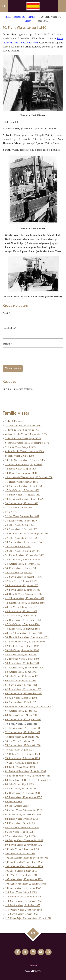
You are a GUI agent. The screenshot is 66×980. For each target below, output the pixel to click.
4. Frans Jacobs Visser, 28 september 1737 (26, 434)
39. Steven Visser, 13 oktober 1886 (22, 590)
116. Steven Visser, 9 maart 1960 (21, 914)
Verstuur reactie (13, 368)
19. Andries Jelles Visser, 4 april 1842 (24, 499)
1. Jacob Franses (13, 421)
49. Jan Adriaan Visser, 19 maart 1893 (24, 633)
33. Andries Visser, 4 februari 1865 (22, 564)
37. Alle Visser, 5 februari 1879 (21, 581)
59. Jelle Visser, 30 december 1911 (22, 676)
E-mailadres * (10, 328)
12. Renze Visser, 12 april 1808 (20, 468)
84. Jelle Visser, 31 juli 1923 (19, 784)
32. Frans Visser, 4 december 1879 (22, 559)
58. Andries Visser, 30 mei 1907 (21, 672)
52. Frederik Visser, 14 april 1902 (22, 646)
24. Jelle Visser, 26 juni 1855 (19, 525)
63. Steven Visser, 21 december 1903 (23, 693)
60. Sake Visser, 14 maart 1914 (20, 680)
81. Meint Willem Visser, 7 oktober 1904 (25, 771)
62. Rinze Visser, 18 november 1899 (23, 689)
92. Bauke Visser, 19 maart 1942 (21, 819)
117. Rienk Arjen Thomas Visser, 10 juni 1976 (28, 918)
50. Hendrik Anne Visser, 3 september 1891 (27, 637)
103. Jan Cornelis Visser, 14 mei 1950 (24, 862)
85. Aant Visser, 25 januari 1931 (21, 788)
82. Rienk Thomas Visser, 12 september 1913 (27, 775)
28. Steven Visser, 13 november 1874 (23, 542)
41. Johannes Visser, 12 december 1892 (24, 598)
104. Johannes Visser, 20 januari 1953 (24, 866)
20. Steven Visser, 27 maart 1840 (21, 503)
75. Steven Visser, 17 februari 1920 (22, 745)
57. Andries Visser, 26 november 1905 (24, 667)
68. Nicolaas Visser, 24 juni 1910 (21, 715)
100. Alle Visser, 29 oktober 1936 (22, 849)
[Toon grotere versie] (33, 83)
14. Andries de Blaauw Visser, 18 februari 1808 (28, 477)
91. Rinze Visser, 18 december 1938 (23, 814)
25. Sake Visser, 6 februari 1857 (21, 529)
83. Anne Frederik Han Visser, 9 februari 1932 (28, 780)
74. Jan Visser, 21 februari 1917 (21, 741)
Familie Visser (16, 413)
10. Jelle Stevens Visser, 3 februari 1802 (25, 460)
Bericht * (7, 343)
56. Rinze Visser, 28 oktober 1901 (22, 663)
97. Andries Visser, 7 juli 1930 (20, 836)
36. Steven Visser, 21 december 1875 (23, 577)
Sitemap (33, 965)
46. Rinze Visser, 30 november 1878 (23, 620)
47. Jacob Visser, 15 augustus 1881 (22, 624)
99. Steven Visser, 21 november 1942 (23, 845)
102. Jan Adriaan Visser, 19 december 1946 (26, 857)
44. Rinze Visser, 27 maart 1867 (21, 611)
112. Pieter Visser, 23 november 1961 (24, 896)
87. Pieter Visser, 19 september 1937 (23, 797)
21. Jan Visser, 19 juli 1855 (18, 507)
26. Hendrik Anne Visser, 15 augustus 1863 (26, 533)
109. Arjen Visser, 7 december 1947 (23, 888)
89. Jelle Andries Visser (17, 806)
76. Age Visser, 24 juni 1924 (19, 749)
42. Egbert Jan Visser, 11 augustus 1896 (25, 602)
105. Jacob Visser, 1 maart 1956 (21, 871)
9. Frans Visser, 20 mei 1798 (19, 455)
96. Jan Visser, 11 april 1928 (19, 832)
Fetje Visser (11, 512)
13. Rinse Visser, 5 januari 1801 (21, 473)
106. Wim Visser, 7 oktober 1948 (21, 875)
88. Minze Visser (13, 801)
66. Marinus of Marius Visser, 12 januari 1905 (28, 706)
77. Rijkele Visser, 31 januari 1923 (22, 754)
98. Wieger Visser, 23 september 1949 (24, 840)
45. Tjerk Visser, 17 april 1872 (20, 615)
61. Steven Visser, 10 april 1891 (21, 685)
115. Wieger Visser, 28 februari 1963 (23, 909)
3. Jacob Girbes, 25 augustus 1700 (22, 430)
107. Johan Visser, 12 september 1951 (24, 879)
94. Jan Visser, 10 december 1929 (22, 827)
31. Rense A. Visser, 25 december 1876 (24, 555)
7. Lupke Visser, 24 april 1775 (20, 447)
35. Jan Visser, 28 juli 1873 (18, 572)
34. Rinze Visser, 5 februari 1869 (21, 568)
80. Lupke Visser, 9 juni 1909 (20, 767)
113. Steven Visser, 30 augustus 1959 (23, 901)
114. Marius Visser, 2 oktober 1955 (22, 905)
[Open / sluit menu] (62, 6)
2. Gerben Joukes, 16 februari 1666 (22, 425)
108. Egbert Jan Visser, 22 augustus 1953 (25, 883)
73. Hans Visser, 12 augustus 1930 (22, 736)
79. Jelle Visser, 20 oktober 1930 (21, 762)
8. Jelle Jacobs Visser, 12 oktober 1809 (24, 451)
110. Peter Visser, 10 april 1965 (21, 892)
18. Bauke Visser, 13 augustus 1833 (22, 494)
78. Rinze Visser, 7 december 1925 (22, 758)
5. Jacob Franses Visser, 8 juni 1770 (23, 438)
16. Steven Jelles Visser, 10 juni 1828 (23, 486)
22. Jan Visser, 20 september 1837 (22, 516)
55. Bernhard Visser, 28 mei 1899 (22, 659)
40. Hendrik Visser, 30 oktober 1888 (23, 594)
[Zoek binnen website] (4, 6)
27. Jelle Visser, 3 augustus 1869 (21, 538)
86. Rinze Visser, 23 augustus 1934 (22, 793)
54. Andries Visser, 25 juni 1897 (21, 654)
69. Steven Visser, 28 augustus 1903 (23, 719)
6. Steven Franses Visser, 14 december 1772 (27, 443)
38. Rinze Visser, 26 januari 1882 (21, 585)
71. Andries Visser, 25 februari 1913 (23, 728)
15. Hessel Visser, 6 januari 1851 (21, 481)
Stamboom (19, 17)
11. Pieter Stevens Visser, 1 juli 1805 (23, 464)
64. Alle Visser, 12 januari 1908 (21, 698)
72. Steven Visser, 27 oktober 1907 (22, 732)
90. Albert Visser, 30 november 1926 (23, 810)
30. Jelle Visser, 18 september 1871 (22, 551)
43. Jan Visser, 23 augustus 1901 (21, 607)
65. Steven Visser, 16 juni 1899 (20, 702)
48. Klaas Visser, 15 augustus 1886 (22, 628)
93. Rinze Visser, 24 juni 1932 (20, 823)
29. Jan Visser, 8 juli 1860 (18, 546)
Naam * (6, 313)
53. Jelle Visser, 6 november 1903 (22, 650)
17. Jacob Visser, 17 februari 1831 (22, 490)
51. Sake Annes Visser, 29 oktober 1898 (25, 641)
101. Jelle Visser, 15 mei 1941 (20, 853)
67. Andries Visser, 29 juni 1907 (21, 710)
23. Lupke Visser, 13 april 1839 (21, 520)
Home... (7, 17)
